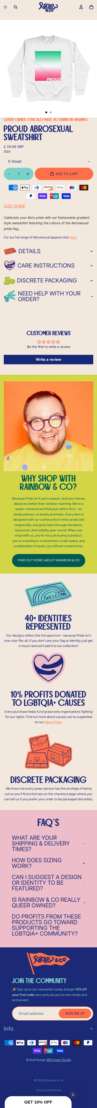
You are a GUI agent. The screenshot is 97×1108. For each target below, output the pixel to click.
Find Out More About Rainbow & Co (49, 560)
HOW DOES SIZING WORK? (37, 863)
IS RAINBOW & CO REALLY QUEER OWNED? (46, 902)
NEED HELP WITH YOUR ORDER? (49, 296)
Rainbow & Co (54, 1080)
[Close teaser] (73, 1094)
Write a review (48, 359)
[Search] (15, 7)
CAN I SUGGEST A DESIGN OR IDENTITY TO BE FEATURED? (47, 883)
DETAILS (29, 251)
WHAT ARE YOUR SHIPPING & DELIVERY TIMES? (41, 843)
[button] (38, 1102)
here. (73, 237)
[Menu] (5, 7)
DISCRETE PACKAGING (47, 280)
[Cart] (91, 7)
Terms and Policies (48, 1090)
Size (7, 151)
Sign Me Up (75, 1013)
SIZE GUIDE (14, 206)
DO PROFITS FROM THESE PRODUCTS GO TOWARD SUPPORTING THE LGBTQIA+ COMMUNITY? (46, 925)
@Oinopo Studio (59, 1060)
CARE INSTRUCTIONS (46, 265)
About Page (53, 722)
